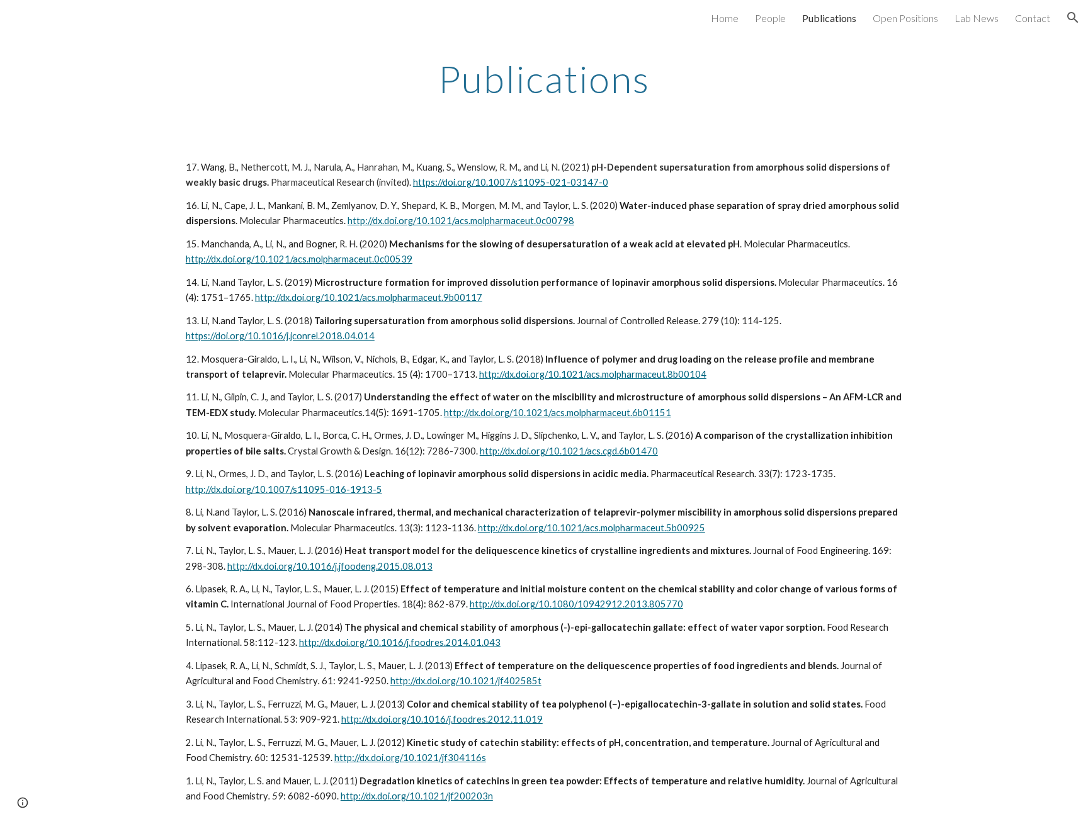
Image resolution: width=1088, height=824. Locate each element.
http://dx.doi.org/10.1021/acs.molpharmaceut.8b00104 (592, 374)
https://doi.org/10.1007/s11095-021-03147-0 (510, 182)
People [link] (770, 18)
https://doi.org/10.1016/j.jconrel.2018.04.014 (280, 335)
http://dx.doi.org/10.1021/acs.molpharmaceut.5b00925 (591, 527)
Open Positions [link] (905, 18)
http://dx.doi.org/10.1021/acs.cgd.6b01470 (569, 451)
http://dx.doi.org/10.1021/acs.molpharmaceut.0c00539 (299, 259)
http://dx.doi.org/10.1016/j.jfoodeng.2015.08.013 (330, 566)
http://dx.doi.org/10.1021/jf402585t (465, 680)
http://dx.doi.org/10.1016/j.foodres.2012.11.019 (442, 719)
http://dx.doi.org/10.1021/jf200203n (417, 796)
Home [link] (725, 18)
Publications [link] (829, 18)
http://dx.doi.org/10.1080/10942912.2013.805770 (576, 604)
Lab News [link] (977, 18)
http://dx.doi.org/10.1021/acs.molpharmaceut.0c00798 (461, 220)
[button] (1073, 18)
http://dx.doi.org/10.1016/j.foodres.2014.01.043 (400, 642)
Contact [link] (1032, 18)
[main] (544, 78)
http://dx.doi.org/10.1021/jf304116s (410, 757)
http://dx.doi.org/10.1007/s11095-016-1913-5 (284, 489)
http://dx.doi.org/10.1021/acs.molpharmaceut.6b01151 (557, 412)
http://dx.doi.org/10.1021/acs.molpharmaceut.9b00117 (368, 297)
